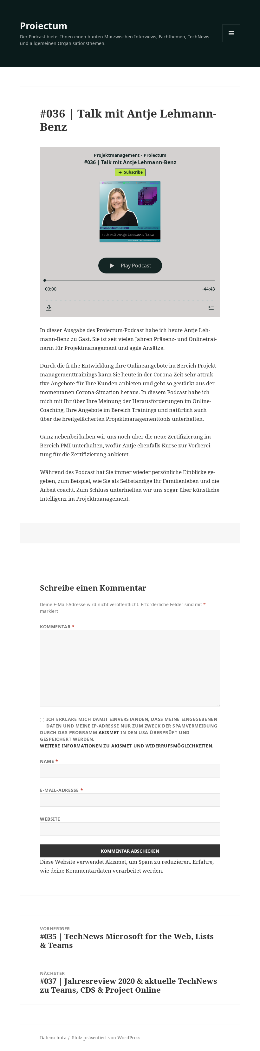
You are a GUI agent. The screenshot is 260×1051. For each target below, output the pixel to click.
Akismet (109, 732)
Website (50, 819)
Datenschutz (53, 1038)
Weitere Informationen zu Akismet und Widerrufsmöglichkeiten (126, 746)
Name (49, 761)
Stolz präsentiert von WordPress (106, 1038)
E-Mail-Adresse (61, 790)
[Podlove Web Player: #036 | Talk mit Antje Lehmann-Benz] (130, 232)
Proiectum (43, 25)
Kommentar (57, 627)
